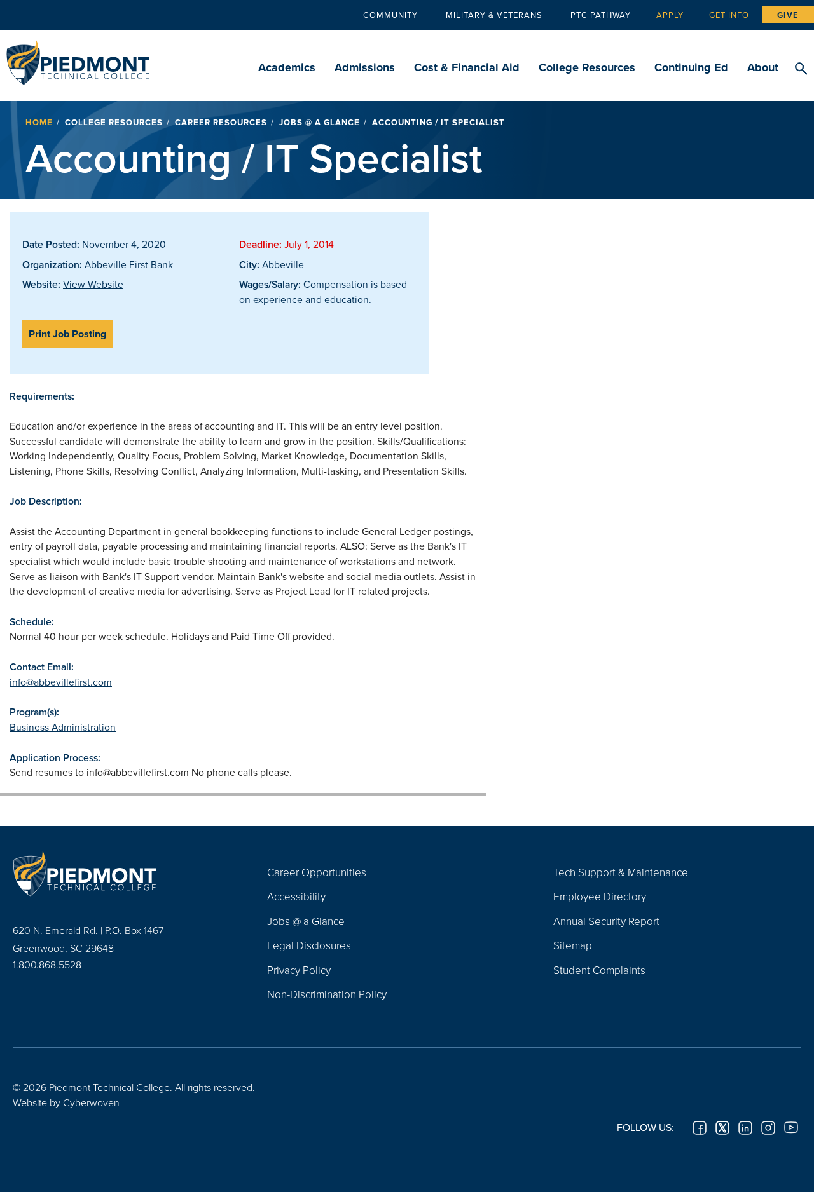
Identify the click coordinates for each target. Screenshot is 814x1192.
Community (390, 14)
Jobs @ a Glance (319, 122)
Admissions (365, 67)
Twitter (722, 1128)
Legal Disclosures (309, 945)
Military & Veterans (494, 14)
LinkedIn (745, 1128)
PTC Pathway (600, 14)
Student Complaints (599, 970)
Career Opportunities (316, 872)
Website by (66, 1102)
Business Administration (63, 727)
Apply (670, 14)
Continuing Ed (691, 67)
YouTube (791, 1128)
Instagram (768, 1128)
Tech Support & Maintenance (620, 872)
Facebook (700, 1128)
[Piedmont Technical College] (121, 873)
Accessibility (296, 896)
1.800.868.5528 (47, 965)
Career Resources (221, 122)
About (762, 67)
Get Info (729, 14)
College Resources (587, 67)
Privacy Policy (299, 970)
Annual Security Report (606, 921)
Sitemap (572, 945)
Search (801, 69)
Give (788, 15)
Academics (286, 67)
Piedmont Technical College (77, 59)
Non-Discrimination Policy (327, 994)
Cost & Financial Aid (467, 67)
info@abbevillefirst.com (61, 682)
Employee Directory (599, 896)
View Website (93, 284)
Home (39, 122)
